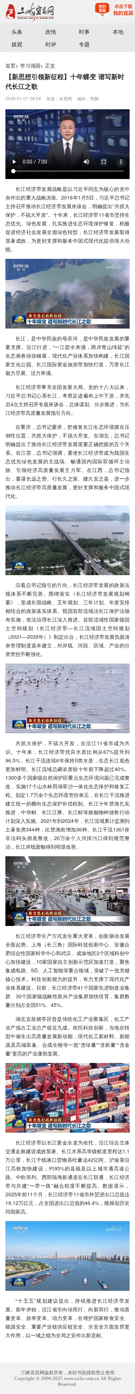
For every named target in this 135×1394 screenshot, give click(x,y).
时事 (84, 31)
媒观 (17, 44)
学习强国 (30, 65)
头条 (17, 31)
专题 (84, 44)
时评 (50, 44)
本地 (118, 31)
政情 (50, 31)
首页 (10, 65)
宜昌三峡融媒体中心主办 (34, 11)
